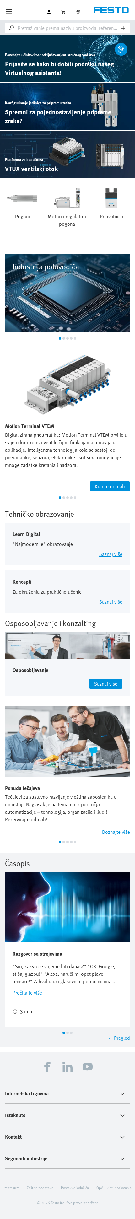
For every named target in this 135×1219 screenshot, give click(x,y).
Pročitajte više (27, 992)
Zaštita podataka (40, 1187)
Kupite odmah (110, 486)
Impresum (11, 1187)
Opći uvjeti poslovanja (114, 1187)
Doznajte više (116, 832)
